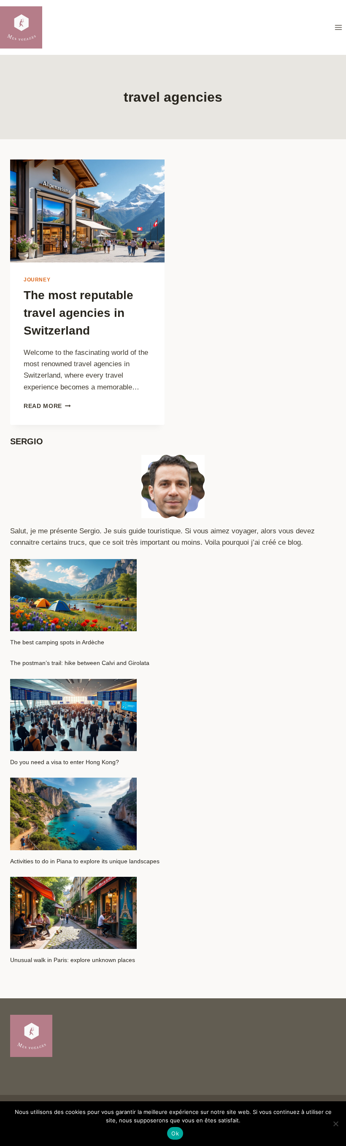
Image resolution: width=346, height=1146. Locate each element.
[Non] (335, 1123)
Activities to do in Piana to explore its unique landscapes (84, 861)
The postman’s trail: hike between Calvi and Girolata (79, 662)
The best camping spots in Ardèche (57, 642)
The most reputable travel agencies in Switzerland (78, 313)
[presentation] (87, 210)
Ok (175, 1133)
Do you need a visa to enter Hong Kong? (64, 762)
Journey (37, 280)
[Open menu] (338, 27)
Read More (47, 406)
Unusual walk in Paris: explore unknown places (72, 960)
